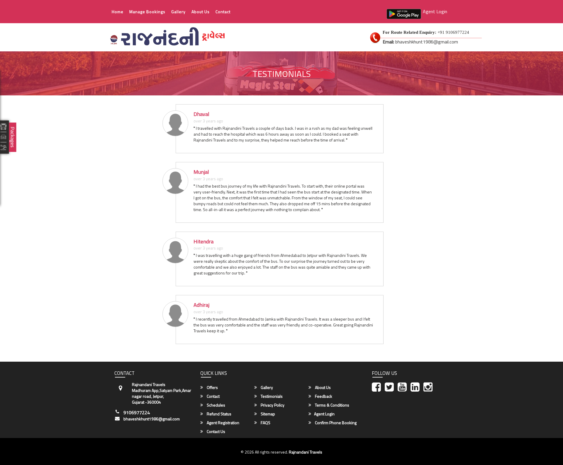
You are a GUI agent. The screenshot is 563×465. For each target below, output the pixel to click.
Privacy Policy (272, 405)
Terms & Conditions (331, 405)
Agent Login (435, 11)
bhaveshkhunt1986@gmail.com (151, 419)
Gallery (178, 12)
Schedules (215, 405)
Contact (223, 12)
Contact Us (215, 431)
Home (117, 12)
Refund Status (218, 414)
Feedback (323, 396)
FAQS (265, 423)
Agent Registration (222, 423)
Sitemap (267, 414)
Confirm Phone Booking (335, 423)
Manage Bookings (147, 12)
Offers (212, 387)
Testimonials (271, 396)
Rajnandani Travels (305, 452)
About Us (200, 12)
